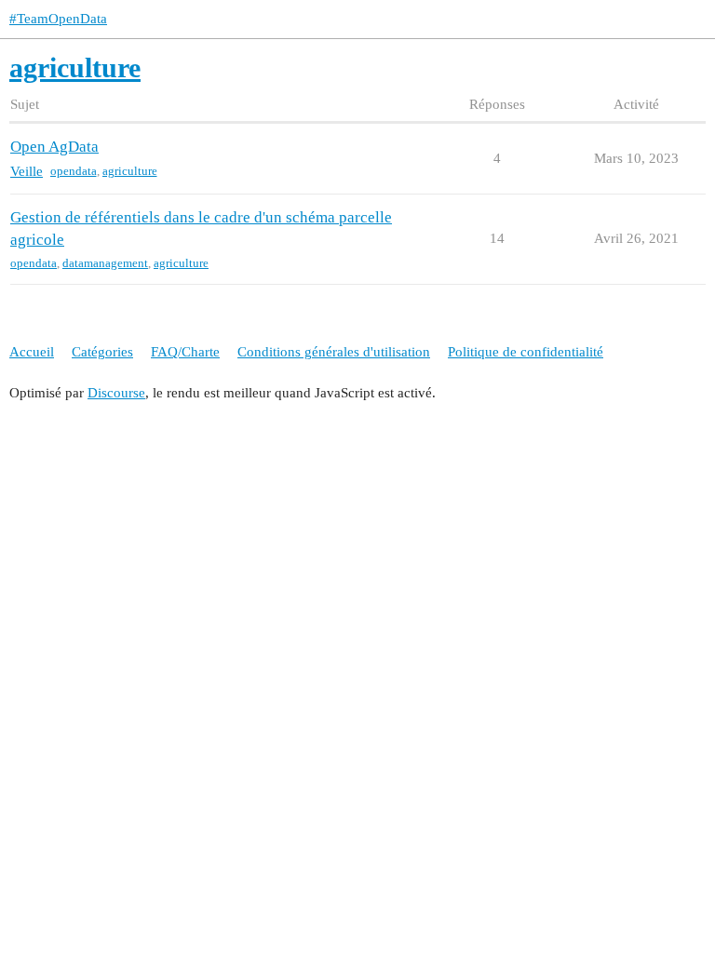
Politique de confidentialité (525, 351)
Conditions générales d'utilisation (333, 351)
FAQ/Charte (185, 351)
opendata (73, 171)
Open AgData (54, 146)
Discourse (116, 392)
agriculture (129, 171)
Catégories (102, 351)
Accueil (31, 351)
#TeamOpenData (58, 18)
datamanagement (105, 263)
